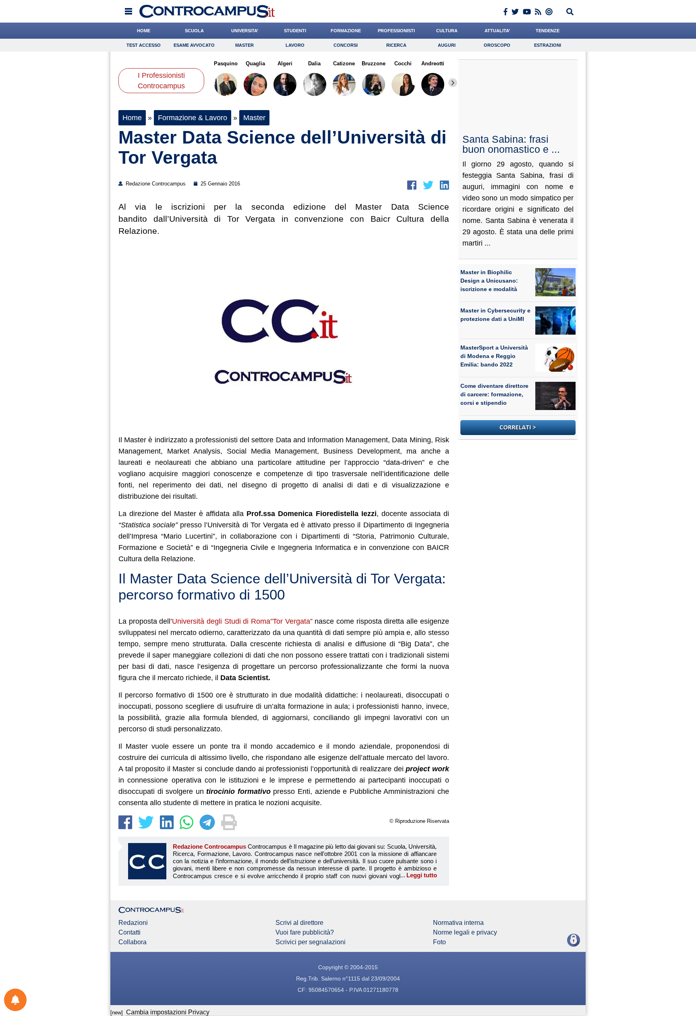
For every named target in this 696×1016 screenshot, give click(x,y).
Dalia (314, 63)
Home (132, 118)
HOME (143, 30)
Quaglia (255, 63)
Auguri (447, 45)
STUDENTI (295, 30)
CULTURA (447, 30)
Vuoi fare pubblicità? (305, 932)
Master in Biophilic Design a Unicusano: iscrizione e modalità (489, 280)
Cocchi (403, 63)
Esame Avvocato (194, 45)
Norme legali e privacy (465, 932)
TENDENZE (547, 30)
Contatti (129, 932)
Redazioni (133, 923)
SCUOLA (194, 30)
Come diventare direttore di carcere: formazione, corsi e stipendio (494, 394)
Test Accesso (143, 45)
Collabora (132, 942)
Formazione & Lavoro (192, 118)
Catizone (344, 63)
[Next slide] (452, 82)
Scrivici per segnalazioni (311, 942)
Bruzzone (373, 63)
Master (244, 45)
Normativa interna (458, 923)
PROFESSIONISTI (396, 30)
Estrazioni (547, 45)
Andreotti (432, 63)
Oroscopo (497, 45)
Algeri (285, 63)
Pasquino (226, 63)
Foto (439, 942)
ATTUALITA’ (497, 30)
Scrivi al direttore (299, 923)
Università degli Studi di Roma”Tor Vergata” (242, 621)
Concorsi (346, 45)
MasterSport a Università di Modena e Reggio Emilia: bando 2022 (494, 356)
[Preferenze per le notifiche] (15, 1000)
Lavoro (295, 45)
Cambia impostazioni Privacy (167, 1012)
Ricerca (396, 45)
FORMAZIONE (346, 30)
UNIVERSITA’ (244, 30)
